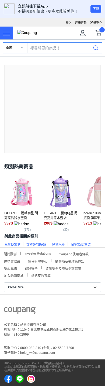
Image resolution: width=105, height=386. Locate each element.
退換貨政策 (12, 261)
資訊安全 (31, 268)
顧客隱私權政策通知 (69, 261)
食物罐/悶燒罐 (36, 245)
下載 (96, 9)
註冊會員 (81, 22)
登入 (69, 22)
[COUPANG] (20, 311)
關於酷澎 (10, 253)
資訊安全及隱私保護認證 (63, 268)
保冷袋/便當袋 (81, 245)
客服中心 (96, 22)
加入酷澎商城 (13, 275)
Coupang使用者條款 (74, 253)
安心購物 (10, 268)
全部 (9, 48)
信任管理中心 (37, 261)
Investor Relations (37, 253)
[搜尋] (96, 47)
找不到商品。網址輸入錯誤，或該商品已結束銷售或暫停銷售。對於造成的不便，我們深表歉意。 (52, 104)
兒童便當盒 (12, 245)
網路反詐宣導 (41, 275)
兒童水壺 (58, 245)
